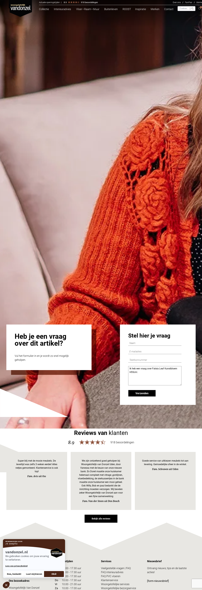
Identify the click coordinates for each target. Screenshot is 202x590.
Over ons (177, 2)
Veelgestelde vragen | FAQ (116, 568)
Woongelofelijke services (115, 584)
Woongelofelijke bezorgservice (118, 588)
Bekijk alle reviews (101, 518)
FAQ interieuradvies (112, 572)
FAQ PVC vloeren (110, 576)
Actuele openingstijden (49, 2)
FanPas (188, 2)
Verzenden (141, 393)
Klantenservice (109, 580)
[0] (199, 9)
